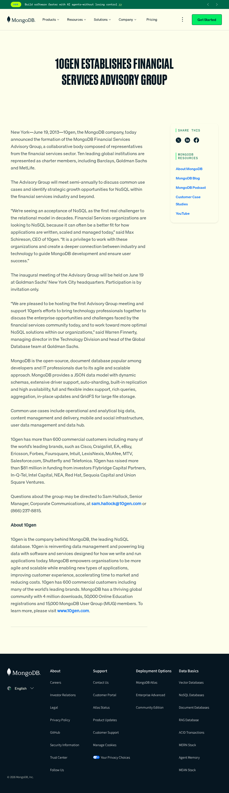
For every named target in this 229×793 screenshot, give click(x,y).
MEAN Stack (187, 770)
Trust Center (58, 757)
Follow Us (57, 770)
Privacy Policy (60, 720)
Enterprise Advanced (150, 695)
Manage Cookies (104, 745)
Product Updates (105, 720)
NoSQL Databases (191, 695)
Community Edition (149, 707)
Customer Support (106, 732)
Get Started (206, 20)
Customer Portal (104, 695)
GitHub (55, 732)
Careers (55, 682)
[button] (25, 688)
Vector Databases (191, 682)
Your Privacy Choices (115, 757)
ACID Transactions (191, 732)
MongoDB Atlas (146, 682)
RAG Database (189, 720)
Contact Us (100, 682)
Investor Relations (63, 695)
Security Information (64, 745)
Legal (54, 707)
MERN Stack (187, 745)
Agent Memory (189, 757)
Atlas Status (101, 707)
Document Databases (194, 707)
